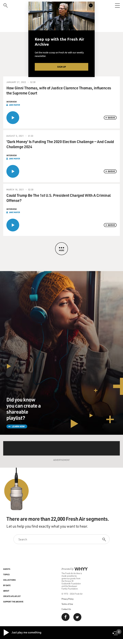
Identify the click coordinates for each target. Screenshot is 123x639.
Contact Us (66, 609)
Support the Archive (13, 601)
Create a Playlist (12, 596)
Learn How (18, 426)
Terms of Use (67, 604)
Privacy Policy (68, 598)
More (61, 250)
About (6, 590)
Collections (9, 580)
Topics (6, 574)
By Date (7, 585)
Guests (6, 569)
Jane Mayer (14, 105)
